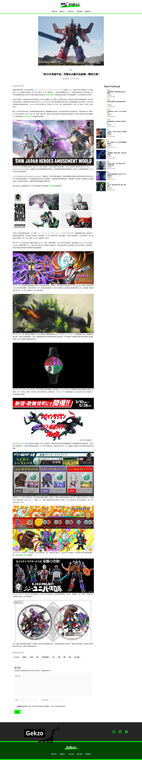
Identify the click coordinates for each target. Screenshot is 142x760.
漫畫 (108, 183)
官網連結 (24, 555)
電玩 (108, 140)
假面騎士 (25, 657)
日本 (53, 657)
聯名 (70, 657)
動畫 (108, 172)
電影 (108, 129)
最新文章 (54, 11)
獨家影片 (62, 11)
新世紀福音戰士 (45, 657)
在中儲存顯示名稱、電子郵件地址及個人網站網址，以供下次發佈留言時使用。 (41, 706)
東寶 (59, 657)
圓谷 (38, 657)
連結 (22, 446)
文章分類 (70, 11)
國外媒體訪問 (48, 95)
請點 (22, 502)
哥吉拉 (31, 657)
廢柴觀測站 (27, 116)
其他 (71, 70)
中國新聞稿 (51, 186)
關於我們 (79, 11)
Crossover (16, 657)
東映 (64, 657)
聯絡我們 (87, 11)
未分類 (108, 90)
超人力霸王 (77, 657)
